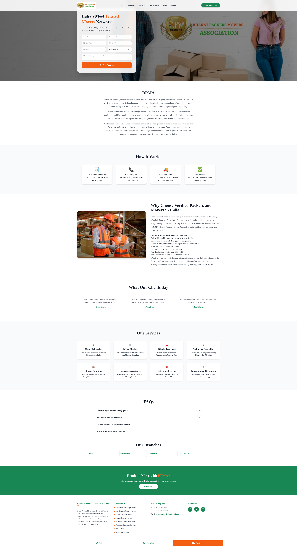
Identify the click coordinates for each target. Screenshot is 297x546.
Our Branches (154, 5)
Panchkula (184, 453)
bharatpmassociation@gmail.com (167, 514)
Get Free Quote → (107, 65)
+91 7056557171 (162, 511)
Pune (91, 453)
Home (122, 5)
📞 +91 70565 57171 (211, 5)
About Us (131, 5)
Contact (174, 5)
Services (142, 5)
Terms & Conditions (160, 508)
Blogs (165, 5)
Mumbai (153, 453)
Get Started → (148, 486)
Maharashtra (125, 453)
